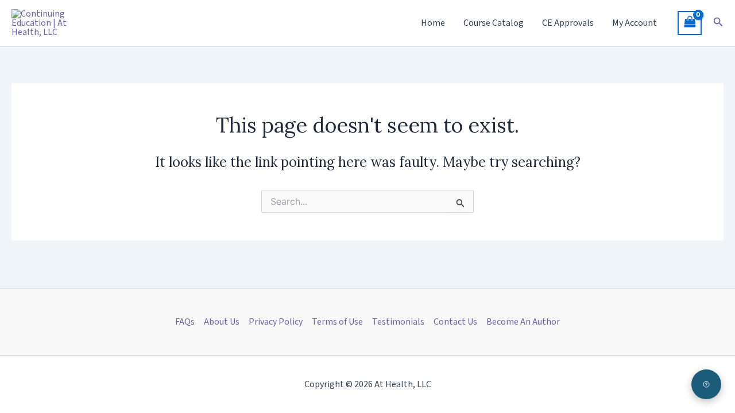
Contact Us (455, 321)
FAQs (185, 321)
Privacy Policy (276, 321)
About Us (221, 321)
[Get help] (706, 384)
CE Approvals (568, 23)
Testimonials (398, 321)
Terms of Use (337, 321)
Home (433, 23)
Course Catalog (493, 23)
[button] (718, 23)
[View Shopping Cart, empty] (690, 23)
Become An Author (523, 321)
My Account (634, 23)
